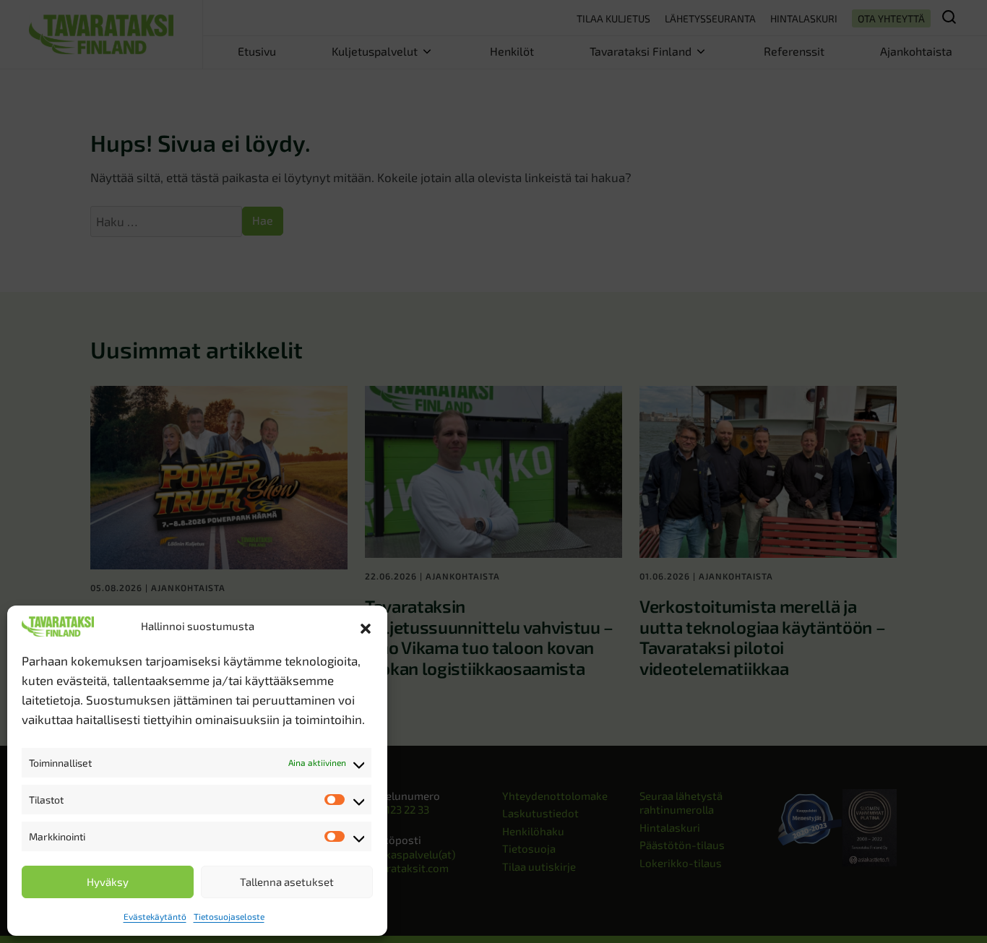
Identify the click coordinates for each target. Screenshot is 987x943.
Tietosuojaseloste (229, 916)
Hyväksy (108, 881)
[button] (365, 626)
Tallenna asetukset (287, 881)
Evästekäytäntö (155, 916)
